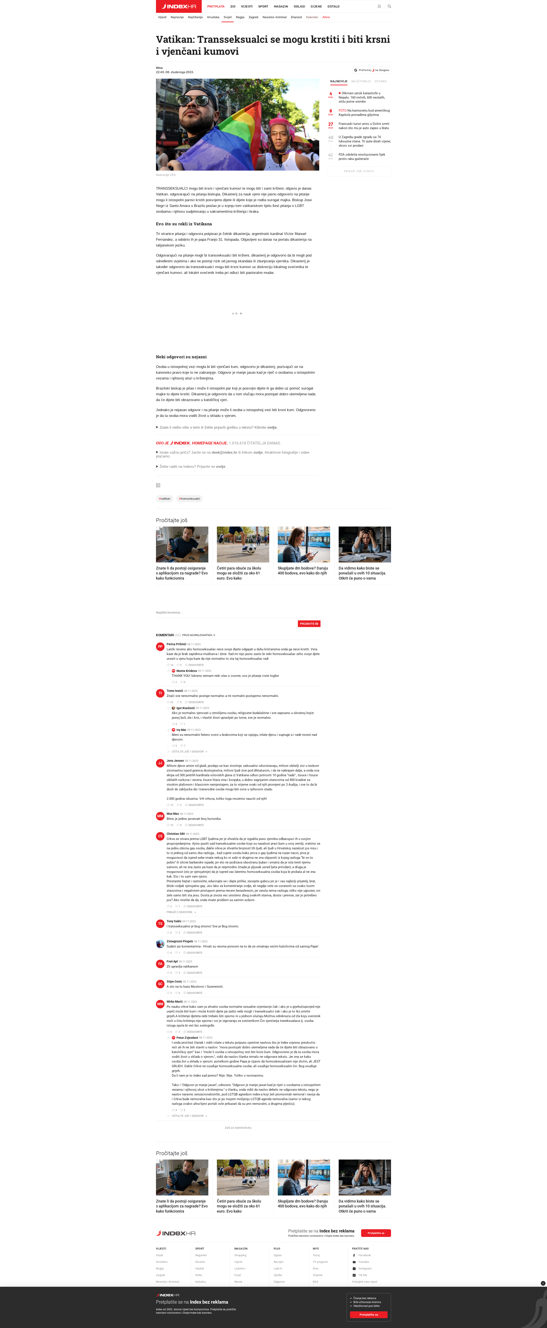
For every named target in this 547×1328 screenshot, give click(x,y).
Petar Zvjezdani (187, 1037)
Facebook (365, 1255)
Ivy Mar (181, 730)
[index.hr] (179, 6)
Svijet (228, 17)
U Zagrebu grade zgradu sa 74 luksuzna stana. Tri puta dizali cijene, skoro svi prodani (365, 141)
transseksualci (189, 498)
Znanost (296, 17)
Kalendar (312, 17)
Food (237, 1275)
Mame (238, 1281)
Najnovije (177, 17)
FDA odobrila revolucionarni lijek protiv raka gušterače (362, 157)
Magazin (241, 1248)
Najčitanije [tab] (361, 81)
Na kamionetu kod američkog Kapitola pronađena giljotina (364, 113)
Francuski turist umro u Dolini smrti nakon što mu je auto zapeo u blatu (364, 126)
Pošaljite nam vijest (364, 1281)
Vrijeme (318, 1275)
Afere (326, 17)
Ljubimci (239, 1268)
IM (174, 730)
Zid (232, 6)
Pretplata (216, 6)
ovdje (258, 452)
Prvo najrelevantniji (197, 635)
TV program (320, 1261)
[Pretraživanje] (388, 6)
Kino (316, 1268)
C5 (160, 836)
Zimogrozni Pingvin (180, 941)
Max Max (173, 813)
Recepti (279, 1261)
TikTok (363, 1275)
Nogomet (201, 1255)
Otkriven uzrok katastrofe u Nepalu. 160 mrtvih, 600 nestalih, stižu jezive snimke (362, 97)
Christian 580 (176, 833)
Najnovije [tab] (339, 81)
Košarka (200, 1281)
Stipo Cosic (174, 981)
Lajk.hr (278, 1268)
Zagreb (253, 17)
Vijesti (247, 6)
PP (160, 647)
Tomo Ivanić (175, 690)
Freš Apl (172, 961)
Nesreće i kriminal (275, 17)
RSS (315, 1281)
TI (160, 693)
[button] (161, 543)
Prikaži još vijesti (359, 171)
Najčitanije (195, 17)
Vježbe (278, 1275)
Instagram (365, 1268)
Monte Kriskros (186, 671)
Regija (240, 17)
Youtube (364, 1261)
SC (160, 984)
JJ (160, 763)
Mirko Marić (175, 1001)
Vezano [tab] (381, 81)
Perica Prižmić (176, 644)
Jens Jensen (175, 760)
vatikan (164, 498)
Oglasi (299, 6)
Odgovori (279, 1281)
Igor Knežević (185, 708)
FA (160, 964)
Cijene (316, 6)
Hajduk (199, 1268)
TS (160, 924)
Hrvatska (213, 17)
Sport (263, 6)
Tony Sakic (174, 921)
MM (160, 816)
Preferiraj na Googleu (374, 70)
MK (173, 671)
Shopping (240, 1255)
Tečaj (316, 1255)
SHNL (199, 1275)
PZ (173, 1038)
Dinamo (200, 1261)
